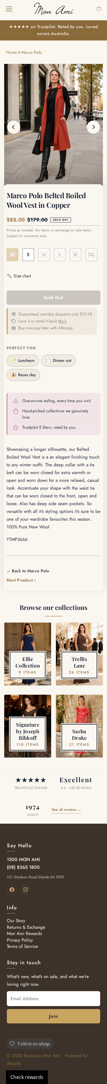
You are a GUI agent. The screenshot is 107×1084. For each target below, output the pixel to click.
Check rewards (26, 1077)
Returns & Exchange (26, 927)
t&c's (62, 321)
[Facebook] (12, 890)
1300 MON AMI (23, 859)
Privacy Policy (20, 940)
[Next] (93, 127)
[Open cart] (99, 8)
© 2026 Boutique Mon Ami (33, 1055)
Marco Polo (31, 52)
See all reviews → (66, 809)
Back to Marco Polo (30, 571)
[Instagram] (26, 890)
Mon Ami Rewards (24, 933)
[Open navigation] (9, 8)
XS (12, 254)
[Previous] (13, 127)
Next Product (20, 580)
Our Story (16, 920)
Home (11, 52)
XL (75, 254)
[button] (19, 276)
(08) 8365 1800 (23, 867)
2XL (91, 254)
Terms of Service (22, 946)
